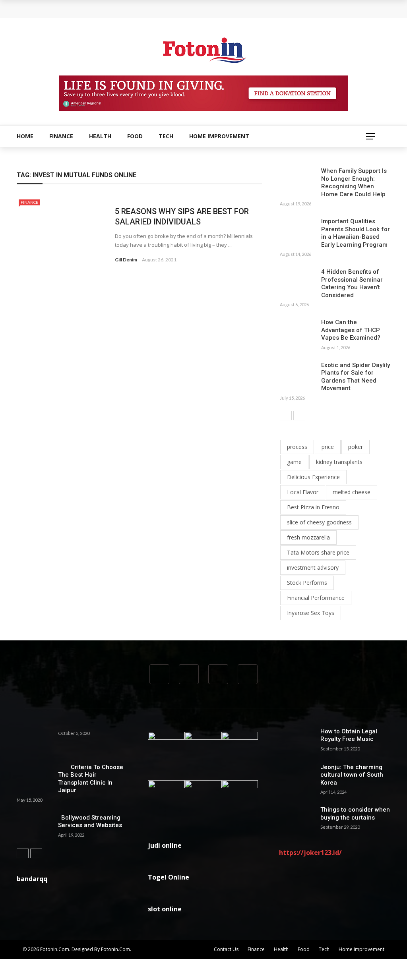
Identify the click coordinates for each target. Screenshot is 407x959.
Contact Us (226, 949)
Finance (61, 136)
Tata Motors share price (318, 552)
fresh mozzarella (308, 537)
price (328, 446)
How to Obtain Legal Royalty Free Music (348, 735)
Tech (166, 136)
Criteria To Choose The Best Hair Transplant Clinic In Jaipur (90, 779)
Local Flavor (302, 492)
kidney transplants (339, 462)
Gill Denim (126, 260)
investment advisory (313, 567)
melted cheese (351, 492)
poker (355, 446)
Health (100, 136)
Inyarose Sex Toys (310, 613)
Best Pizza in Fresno (313, 507)
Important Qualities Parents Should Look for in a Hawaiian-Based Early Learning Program (355, 233)
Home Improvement (219, 136)
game (294, 462)
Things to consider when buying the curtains (355, 813)
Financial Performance (316, 597)
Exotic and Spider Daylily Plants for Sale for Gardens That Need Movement (355, 377)
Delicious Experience (313, 477)
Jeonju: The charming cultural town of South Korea (351, 775)
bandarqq (32, 878)
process (297, 446)
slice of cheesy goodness (319, 522)
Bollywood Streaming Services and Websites (90, 821)
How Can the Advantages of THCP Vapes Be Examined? (350, 330)
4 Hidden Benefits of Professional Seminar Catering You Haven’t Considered (352, 283)
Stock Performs (307, 582)
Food (135, 136)
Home (25, 136)
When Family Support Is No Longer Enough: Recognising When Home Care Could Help (144, 9)
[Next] (299, 415)
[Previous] (286, 415)
